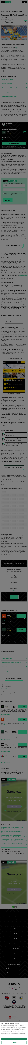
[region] (14, 1033)
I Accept (14, 1038)
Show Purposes (14, 1042)
